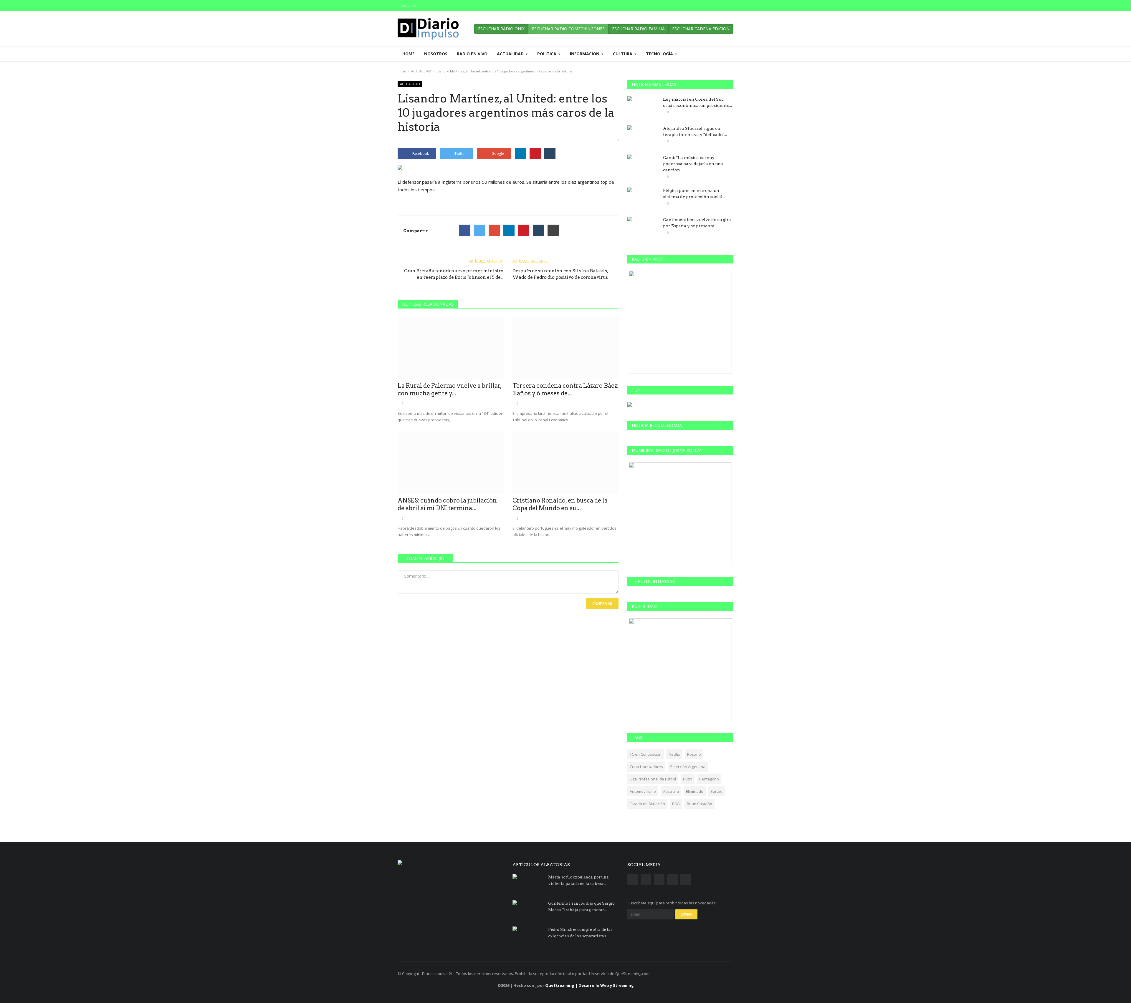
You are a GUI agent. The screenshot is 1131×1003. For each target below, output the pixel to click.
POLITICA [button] (547, 54)
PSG (676, 803)
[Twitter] (479, 230)
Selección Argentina (687, 766)
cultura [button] (623, 54)
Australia (671, 791)
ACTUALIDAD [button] (511, 54)
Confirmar (602, 603)
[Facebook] (464, 230)
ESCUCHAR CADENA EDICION (701, 29)
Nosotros (435, 54)
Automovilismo (643, 791)
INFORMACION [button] (585, 54)
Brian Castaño (699, 803)
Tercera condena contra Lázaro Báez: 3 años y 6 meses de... (565, 389)
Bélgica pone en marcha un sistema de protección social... (694, 193)
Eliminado (694, 791)
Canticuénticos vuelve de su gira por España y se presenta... (697, 222)
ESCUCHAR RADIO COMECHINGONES (568, 29)
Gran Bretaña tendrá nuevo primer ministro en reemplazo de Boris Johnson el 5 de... (453, 274)
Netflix (674, 754)
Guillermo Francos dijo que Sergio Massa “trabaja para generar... (581, 906)
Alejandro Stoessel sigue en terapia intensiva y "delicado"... (695, 131)
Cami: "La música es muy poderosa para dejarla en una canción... (693, 163)
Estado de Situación (647, 803)
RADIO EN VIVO (472, 54)
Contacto (408, 5)
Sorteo (716, 791)
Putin (687, 779)
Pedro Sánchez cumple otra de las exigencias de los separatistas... (580, 932)
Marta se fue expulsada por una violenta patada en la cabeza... (578, 880)
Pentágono (709, 779)
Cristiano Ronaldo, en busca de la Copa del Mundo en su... (560, 504)
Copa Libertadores (646, 766)
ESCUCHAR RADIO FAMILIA (638, 29)
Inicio (402, 71)
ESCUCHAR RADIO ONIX (501, 29)
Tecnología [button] (660, 54)
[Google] (494, 230)
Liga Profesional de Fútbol (653, 779)
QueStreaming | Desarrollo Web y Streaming (589, 985)
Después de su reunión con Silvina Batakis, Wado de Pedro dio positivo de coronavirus (560, 274)
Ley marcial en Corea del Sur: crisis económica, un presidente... (697, 102)
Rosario (694, 754)
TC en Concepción (646, 754)
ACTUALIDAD (421, 71)
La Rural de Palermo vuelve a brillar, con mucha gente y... (450, 389)
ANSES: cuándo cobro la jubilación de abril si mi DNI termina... (447, 504)
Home (408, 54)
